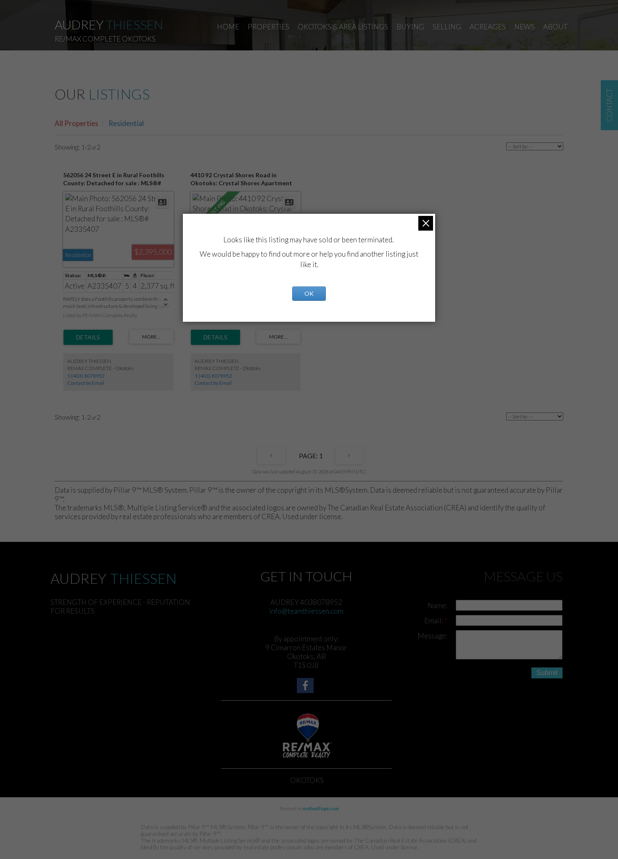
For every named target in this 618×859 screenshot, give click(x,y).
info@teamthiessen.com (306, 611)
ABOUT (555, 26)
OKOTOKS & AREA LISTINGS (343, 26)
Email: (434, 620)
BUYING (410, 26)
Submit (546, 672)
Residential (126, 123)
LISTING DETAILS (88, 337)
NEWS (524, 26)
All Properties (76, 123)
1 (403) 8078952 (86, 376)
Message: (432, 635)
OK (309, 293)
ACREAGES (488, 26)
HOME (228, 26)
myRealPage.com (321, 808)
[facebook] (306, 686)
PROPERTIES (268, 26)
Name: (437, 605)
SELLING (447, 26)
